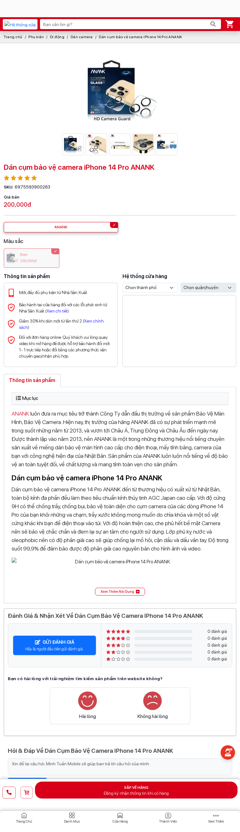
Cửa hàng (120, 821)
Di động (57, 37)
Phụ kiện (36, 37)
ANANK (20, 413)
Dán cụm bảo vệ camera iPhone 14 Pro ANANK (140, 37)
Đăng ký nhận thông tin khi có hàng (136, 790)
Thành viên (168, 821)
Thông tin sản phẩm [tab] (32, 380)
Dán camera (82, 37)
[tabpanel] (120, 494)
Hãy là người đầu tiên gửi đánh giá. (54, 645)
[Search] (213, 24)
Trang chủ (13, 37)
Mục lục (30, 398)
